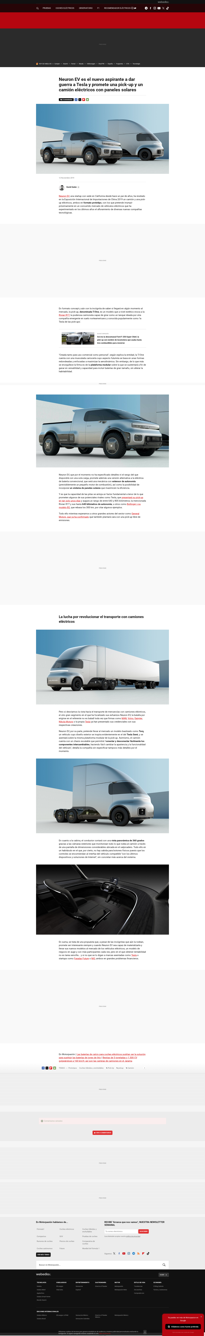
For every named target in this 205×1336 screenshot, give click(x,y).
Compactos (41, 1236)
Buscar (164, 1265)
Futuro (62, 1248)
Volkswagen (91, 64)
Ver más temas (43, 1254)
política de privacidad (133, 1236)
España (110, 64)
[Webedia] (163, 1)
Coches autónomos (44, 1248)
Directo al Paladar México (101, 1316)
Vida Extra (59, 1290)
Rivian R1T (64, 315)
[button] (73, 187)
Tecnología (136, 64)
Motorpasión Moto (121, 1290)
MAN (124, 718)
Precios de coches (67, 1241)
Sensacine (79, 1286)
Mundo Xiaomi (41, 1300)
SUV (61, 1236)
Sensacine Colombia (82, 1319)
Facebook (150, 8)
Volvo (130, 718)
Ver (103, 1133)
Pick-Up (111, 1068)
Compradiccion (139, 1293)
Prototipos (72, 1068)
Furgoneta (119, 64)
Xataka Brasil (41, 1319)
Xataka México (42, 1315)
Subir (162, 1275)
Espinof (78, 1290)
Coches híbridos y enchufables (91, 1068)
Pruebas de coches (89, 1236)
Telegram (146, 8)
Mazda (81, 64)
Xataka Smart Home (43, 1296)
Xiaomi (65, 64)
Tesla (87, 721)
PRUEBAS (47, 8)
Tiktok (167, 8)
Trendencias (138, 1286)
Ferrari (73, 64)
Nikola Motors (66, 721)
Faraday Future (81, 958)
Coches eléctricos (67, 1229)
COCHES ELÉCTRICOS (65, 8)
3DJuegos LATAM (62, 1315)
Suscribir (143, 1231)
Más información (105, 1333)
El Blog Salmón (158, 1286)
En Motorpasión (103, 334)
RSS (138, 1253)
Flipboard (83, 99)
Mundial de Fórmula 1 (90, 1248)
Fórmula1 (40, 1229)
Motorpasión (119, 1286)
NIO (93, 958)
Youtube (159, 8)
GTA (127, 64)
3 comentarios (67, 99)
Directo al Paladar (101, 1286)
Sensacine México (82, 1315)
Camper (57, 64)
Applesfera (40, 1293)
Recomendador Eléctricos (117, 8)
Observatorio (86, 8)
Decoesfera (138, 1290)
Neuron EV (64, 196)
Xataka (39, 1286)
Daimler (138, 718)
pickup (120, 1068)
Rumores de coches (45, 1241)
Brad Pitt (101, 64)
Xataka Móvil (41, 1290)
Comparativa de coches (88, 1242)
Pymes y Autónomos (160, 1290)
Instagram (154, 8)
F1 (98, 8)
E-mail (87, 99)
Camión (131, 1068)
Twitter (163, 8)
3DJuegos (59, 1286)
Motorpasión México (121, 1315)
